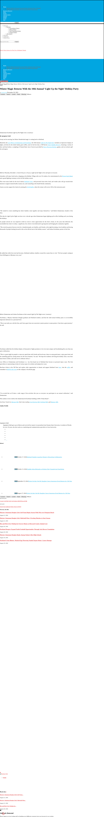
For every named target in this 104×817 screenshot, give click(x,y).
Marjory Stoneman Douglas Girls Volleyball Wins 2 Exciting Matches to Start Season (25, 518)
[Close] (0, 82)
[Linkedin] (3, 40)
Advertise (5, 35)
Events (4, 13)
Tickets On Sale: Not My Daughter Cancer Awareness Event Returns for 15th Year (50, 481)
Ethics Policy (12, 29)
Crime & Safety (7, 14)
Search (16, 22)
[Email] (7, 40)
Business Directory (7, 11)
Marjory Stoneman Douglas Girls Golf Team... (11, 794)
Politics (5, 17)
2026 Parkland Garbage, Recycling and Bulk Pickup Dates (22, 9)
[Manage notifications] (3, 813)
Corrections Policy (14, 28)
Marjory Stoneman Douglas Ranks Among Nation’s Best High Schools (20, 535)
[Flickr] (4, 40)
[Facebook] (0, 40)
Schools (5, 16)
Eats (4, 20)
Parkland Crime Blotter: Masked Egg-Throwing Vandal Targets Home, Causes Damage (26, 540)
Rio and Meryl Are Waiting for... (8, 806)
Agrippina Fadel (4, 92)
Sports (4, 18)
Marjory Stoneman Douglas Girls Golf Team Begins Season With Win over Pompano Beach (27, 512)
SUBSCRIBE (4, 81)
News (4, 12)
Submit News (6, 37)
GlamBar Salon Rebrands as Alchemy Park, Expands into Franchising (45, 469)
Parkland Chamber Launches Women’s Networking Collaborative (44, 457)
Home (4, 6)
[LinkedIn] (6, 439)
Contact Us (6, 36)
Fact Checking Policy (15, 31)
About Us (5, 25)
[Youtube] (5, 40)
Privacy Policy (13, 32)
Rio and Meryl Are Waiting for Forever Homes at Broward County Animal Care (24, 524)
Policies (8, 27)
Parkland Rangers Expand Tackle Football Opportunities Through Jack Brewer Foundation (27, 529)
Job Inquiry (9, 34)
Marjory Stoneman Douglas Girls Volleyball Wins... (13, 800)
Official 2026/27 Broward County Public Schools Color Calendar (23, 8)
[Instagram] (1, 40)
